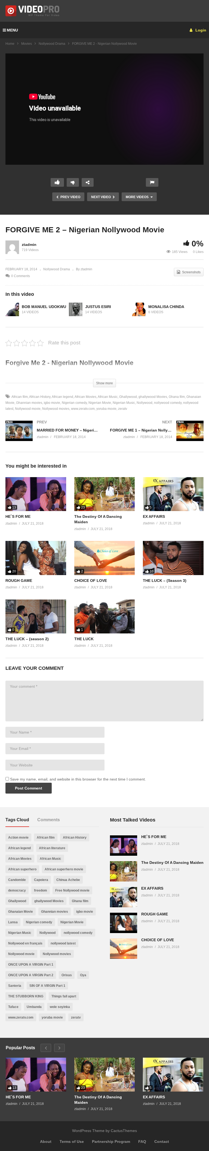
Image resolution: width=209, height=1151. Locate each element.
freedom (40, 890)
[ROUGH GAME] (35, 558)
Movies (26, 44)
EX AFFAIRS (154, 516)
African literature (52, 848)
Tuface (13, 1007)
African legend (62, 397)
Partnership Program (111, 1141)
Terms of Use (72, 1141)
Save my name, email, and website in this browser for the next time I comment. (78, 779)
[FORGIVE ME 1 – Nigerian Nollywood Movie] (157, 436)
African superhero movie (64, 869)
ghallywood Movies (153, 397)
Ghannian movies (29, 403)
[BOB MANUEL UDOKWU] (12, 309)
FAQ (142, 1141)
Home (9, 44)
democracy (17, 890)
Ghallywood (128, 397)
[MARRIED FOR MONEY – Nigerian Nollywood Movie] (52, 436)
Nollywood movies (55, 409)
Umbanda (34, 1007)
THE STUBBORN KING (25, 996)
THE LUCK (84, 639)
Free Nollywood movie (72, 890)
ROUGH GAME (18, 580)
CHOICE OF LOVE (90, 580)
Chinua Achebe (68, 880)
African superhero (22, 869)
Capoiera (41, 880)
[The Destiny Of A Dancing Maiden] (104, 494)
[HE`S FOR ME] (35, 494)
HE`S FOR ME (17, 516)
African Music (108, 397)
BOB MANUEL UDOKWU (44, 307)
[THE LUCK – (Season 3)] (173, 558)
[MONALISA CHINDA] (139, 309)
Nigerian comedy (74, 403)
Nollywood (144, 403)
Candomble (17, 880)
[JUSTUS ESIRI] (75, 309)
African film (19, 397)
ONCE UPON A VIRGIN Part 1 (30, 964)
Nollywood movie (28, 409)
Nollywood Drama (52, 44)
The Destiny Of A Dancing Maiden (172, 862)
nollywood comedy (168, 403)
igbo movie (52, 403)
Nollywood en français (25, 943)
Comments (48, 819)
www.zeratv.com (83, 409)
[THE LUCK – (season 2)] (35, 616)
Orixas (67, 975)
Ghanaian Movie (20, 912)
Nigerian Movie (99, 403)
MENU (12, 30)
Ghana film (177, 397)
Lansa (13, 922)
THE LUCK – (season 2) (27, 639)
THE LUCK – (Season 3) (164, 580)
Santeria (14, 986)
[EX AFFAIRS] (173, 494)
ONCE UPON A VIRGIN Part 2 (30, 975)
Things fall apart (63, 996)
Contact (161, 1141)
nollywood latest (63, 943)
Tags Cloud (17, 819)
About (45, 1141)
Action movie (18, 837)
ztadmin (29, 244)
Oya (83, 975)
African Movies (85, 397)
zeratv (122, 409)
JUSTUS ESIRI (98, 307)
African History (39, 397)
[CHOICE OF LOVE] (104, 558)
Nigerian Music (124, 403)
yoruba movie (106, 409)
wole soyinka (60, 1007)
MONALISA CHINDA (166, 307)
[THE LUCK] (104, 616)
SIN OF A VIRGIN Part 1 (47, 986)
